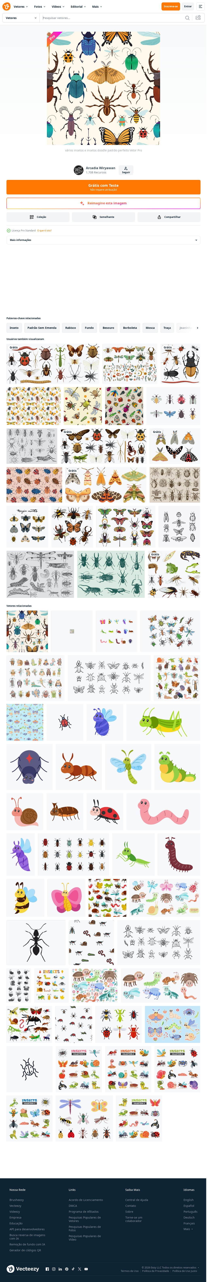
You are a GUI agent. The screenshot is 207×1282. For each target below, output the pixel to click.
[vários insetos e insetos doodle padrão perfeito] (27, 631)
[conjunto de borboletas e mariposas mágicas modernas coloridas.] (27, 527)
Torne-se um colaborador (131, 1219)
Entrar (185, 6)
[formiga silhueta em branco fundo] (36, 942)
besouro (108, 328)
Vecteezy (15, 1206)
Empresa (15, 1217)
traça (167, 328)
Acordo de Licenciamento (85, 1200)
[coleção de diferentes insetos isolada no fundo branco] (103, 446)
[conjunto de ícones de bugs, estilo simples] (73, 854)
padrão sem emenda (41, 328)
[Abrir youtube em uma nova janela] (86, 1268)
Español (186, 1206)
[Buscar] (184, 17)
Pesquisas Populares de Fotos (84, 1228)
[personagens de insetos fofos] (35, 678)
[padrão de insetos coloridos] (34, 485)
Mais (95, 6)
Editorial (76, 6)
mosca (150, 328)
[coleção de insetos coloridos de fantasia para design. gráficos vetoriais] (125, 527)
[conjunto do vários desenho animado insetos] (79, 1069)
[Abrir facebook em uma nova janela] (47, 1268)
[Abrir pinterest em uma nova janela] (66, 1268)
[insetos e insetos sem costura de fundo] (107, 898)
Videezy (14, 1211)
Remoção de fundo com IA (27, 1244)
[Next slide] (191, 328)
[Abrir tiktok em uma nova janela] (73, 1268)
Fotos (38, 6)
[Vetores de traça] (175, 446)
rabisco (70, 328)
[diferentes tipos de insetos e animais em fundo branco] (174, 574)
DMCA (72, 1206)
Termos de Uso (127, 1271)
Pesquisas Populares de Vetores (84, 1219)
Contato (128, 1206)
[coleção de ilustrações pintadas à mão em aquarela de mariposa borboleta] (105, 485)
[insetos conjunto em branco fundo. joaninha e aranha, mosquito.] (118, 1024)
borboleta (130, 328)
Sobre (127, 1211)
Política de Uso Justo (181, 1271)
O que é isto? (44, 230)
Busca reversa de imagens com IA (27, 1236)
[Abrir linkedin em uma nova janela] (60, 1268)
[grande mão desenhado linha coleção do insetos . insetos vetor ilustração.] (158, 942)
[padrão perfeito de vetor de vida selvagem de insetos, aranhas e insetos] (91, 942)
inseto (14, 328)
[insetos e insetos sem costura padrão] (83, 406)
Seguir (124, 172)
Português (188, 1211)
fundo (89, 328)
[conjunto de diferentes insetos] (180, 364)
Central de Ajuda (134, 1200)
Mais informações (20, 240)
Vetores (19, 6)
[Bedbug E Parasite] (175, 485)
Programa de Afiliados (82, 1211)
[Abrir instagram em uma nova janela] (53, 1268)
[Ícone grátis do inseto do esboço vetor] (179, 527)
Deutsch (186, 1217)
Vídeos (56, 6)
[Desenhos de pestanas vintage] (31, 446)
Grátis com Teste (102, 187)
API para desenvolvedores (26, 1229)
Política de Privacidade (152, 1271)
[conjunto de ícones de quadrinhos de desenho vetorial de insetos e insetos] (18, 985)
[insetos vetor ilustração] (170, 631)
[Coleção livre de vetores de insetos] (173, 406)
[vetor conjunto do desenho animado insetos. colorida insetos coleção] (51, 985)
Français (186, 1223)
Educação (15, 1223)
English (186, 1200)
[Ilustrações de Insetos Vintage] (40, 574)
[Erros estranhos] (111, 574)
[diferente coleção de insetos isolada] (52, 364)
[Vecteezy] (6, 6)
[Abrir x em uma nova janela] (79, 1268)
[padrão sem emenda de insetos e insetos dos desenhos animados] (72, 631)
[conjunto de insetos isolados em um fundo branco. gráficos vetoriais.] (72, 527)
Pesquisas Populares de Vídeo (84, 1237)
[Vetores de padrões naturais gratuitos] (33, 406)
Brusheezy (16, 1200)
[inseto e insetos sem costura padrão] (124, 406)
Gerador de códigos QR (25, 1250)
